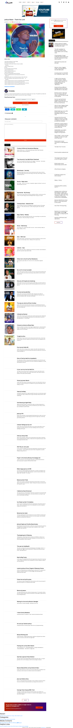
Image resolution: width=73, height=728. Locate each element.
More (41, 2)
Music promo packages (23, 726)
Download (24, 103)
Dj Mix (14, 719)
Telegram (20, 722)
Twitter (11, 722)
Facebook (7, 722)
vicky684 (10, 22)
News (33, 2)
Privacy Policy (10, 726)
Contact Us (17, 726)
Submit (25, 140)
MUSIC (24, 2)
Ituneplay (12, 91)
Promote (37, 2)
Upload (39, 707)
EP (0, 719)
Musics (2, 719)
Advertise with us (3, 715)
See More (58, 222)
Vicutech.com (43, 727)
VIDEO (28, 2)
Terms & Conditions (3, 726)
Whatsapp (15, 722)
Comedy (10, 719)
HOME (20, 2)
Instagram (2, 722)
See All (25, 700)
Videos (5, 719)
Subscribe (58, 26)
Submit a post (19, 715)
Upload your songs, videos (12, 715)
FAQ (14, 726)
